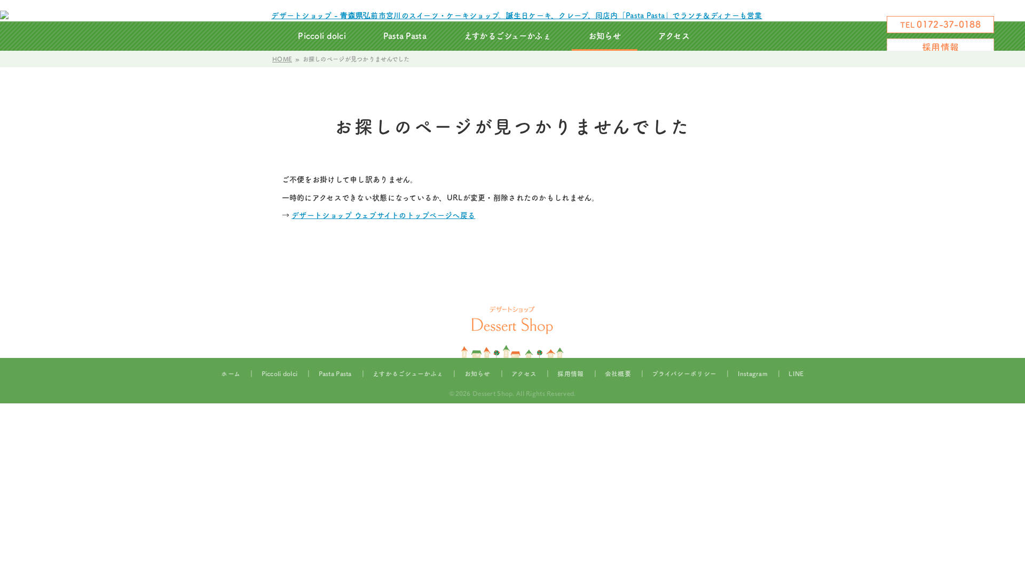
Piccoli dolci (322, 36)
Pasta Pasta (405, 36)
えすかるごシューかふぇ (507, 36)
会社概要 (618, 374)
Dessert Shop (492, 393)
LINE (796, 374)
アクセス (674, 36)
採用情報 (940, 47)
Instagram (727, 35)
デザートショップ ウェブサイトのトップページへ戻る (383, 215)
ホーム (230, 374)
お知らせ (604, 36)
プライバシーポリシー (684, 374)
